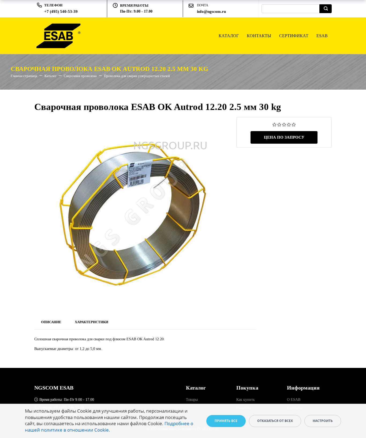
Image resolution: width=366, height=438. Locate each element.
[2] (279, 124)
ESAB (322, 35)
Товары (192, 400)
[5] (294, 124)
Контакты (259, 35)
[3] (284, 124)
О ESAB (293, 400)
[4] (289, 124)
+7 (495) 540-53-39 (61, 11)
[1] (274, 124)
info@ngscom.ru (211, 11)
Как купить (245, 400)
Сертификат (293, 35)
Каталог (229, 35)
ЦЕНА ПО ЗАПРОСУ (284, 137)
